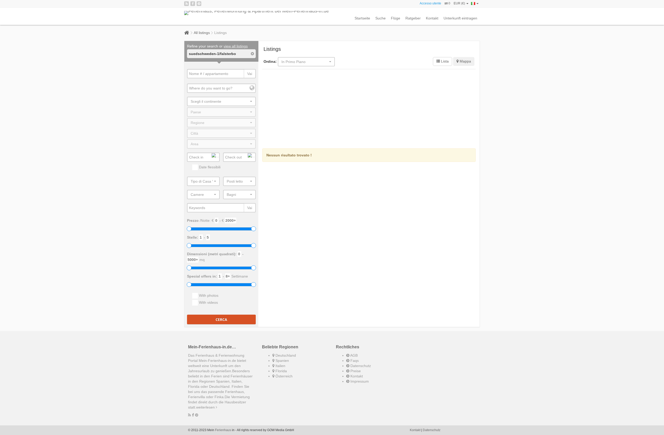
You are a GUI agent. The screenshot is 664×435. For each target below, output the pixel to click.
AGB (353, 355)
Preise (355, 371)
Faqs (354, 360)
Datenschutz (360, 366)
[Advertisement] (369, 109)
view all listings (236, 46)
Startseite (362, 18)
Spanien (281, 360)
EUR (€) (460, 3)
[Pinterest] (199, 3)
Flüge (395, 18)
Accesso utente (430, 3)
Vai (249, 74)
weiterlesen (206, 407)
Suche (380, 18)
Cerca (221, 319)
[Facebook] (192, 3)
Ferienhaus (223, 430)
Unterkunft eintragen (460, 18)
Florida (280, 371)
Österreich (283, 376)
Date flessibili (209, 167)
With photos (208, 295)
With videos (208, 302)
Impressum (359, 381)
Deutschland (285, 355)
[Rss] (186, 3)
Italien (279, 366)
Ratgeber (413, 18)
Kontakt (432, 18)
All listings (202, 33)
